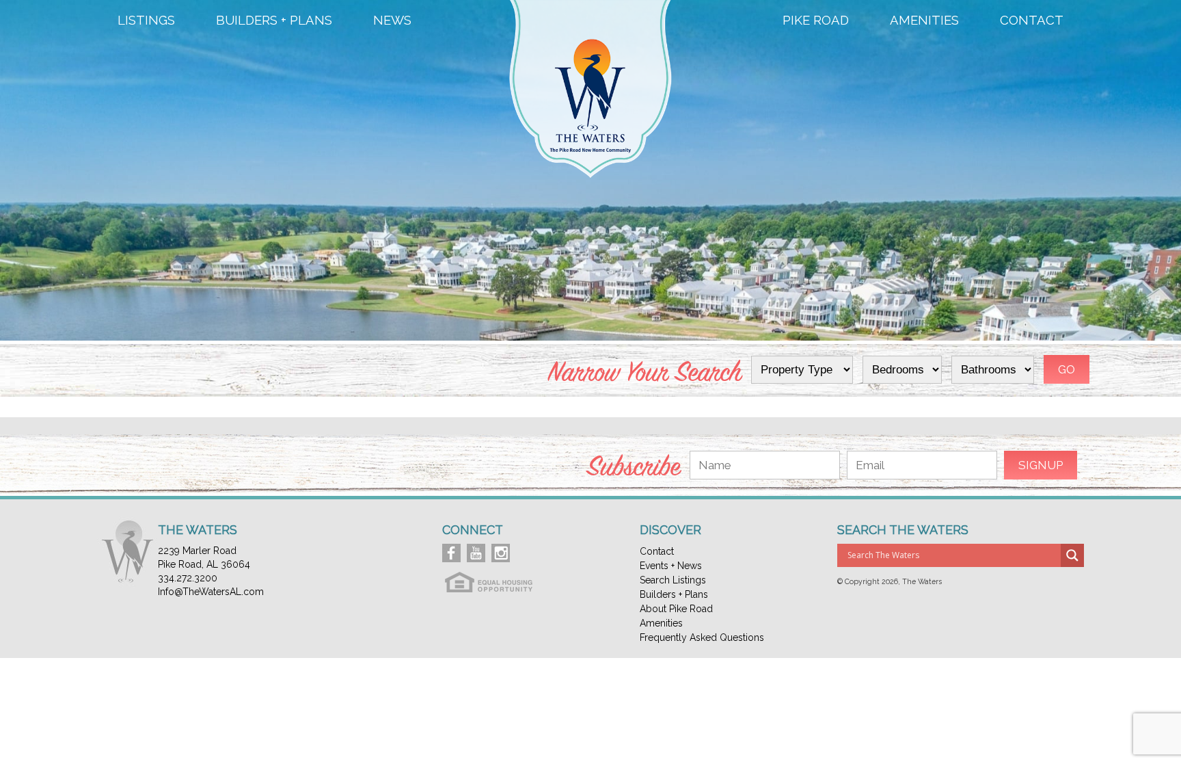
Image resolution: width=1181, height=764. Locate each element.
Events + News (671, 565)
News (392, 20)
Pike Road (816, 20)
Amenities (924, 20)
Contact (1031, 20)
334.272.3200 (187, 577)
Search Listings (673, 580)
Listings (146, 20)
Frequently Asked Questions (702, 637)
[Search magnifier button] (1072, 555)
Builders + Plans (274, 20)
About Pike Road (676, 608)
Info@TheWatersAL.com (211, 591)
